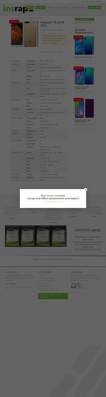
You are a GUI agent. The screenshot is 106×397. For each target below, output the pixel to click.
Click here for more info (53, 201)
